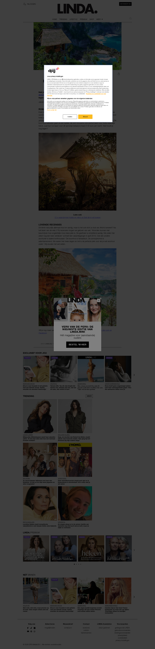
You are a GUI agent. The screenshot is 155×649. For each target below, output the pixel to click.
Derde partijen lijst (52, 110)
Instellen (70, 116)
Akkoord (85, 116)
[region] (78, 93)
